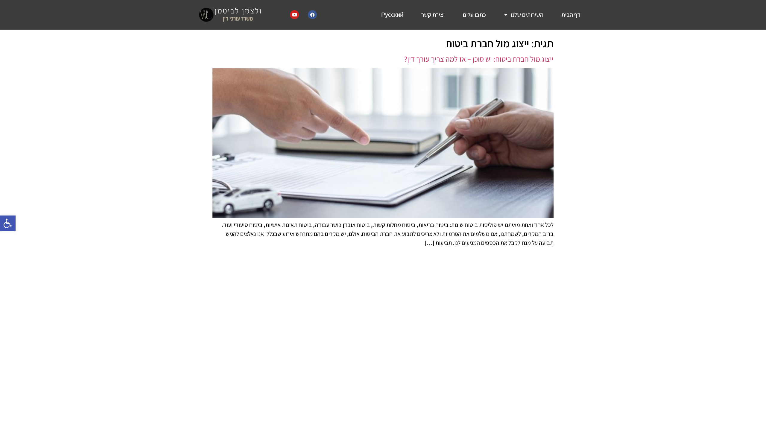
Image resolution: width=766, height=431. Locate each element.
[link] (8, 223)
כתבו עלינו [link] (474, 15)
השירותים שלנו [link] (527, 15)
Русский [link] (392, 15)
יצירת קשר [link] (433, 15)
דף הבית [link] (570, 15)
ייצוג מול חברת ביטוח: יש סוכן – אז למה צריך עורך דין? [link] (479, 59)
